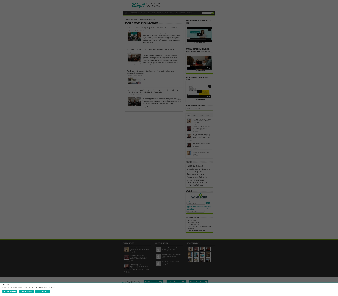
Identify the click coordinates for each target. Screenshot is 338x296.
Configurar (42, 291)
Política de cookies (50, 287)
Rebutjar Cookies (26, 291)
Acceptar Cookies (10, 291)
